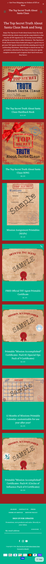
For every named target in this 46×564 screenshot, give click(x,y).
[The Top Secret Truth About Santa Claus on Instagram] (23, 541)
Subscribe (35, 529)
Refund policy (31, 512)
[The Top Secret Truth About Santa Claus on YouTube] (26, 541)
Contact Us (23, 509)
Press (33, 509)
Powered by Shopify (23, 549)
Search (13, 509)
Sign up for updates (23, 518)
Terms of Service (16, 512)
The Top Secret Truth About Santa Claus (23, 12)
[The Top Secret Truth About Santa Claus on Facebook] (19, 541)
